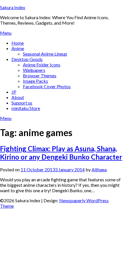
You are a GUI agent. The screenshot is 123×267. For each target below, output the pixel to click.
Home (17, 43)
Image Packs (35, 81)
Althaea (99, 169)
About (17, 97)
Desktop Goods (27, 59)
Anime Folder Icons (41, 64)
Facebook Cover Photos (47, 86)
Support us (21, 102)
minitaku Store (25, 108)
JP (13, 92)
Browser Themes (39, 75)
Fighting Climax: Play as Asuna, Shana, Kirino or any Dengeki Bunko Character (61, 152)
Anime (17, 48)
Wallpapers (34, 70)
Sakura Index (12, 7)
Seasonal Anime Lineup (45, 53)
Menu (5, 33)
